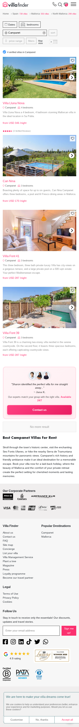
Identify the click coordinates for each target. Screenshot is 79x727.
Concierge (9, 548)
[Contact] (55, 4)
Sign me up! (69, 630)
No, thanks (42, 719)
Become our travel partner (18, 577)
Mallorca (46, 536)
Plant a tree (9, 561)
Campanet (10, 107)
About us (8, 532)
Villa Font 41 (11, 256)
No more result (39, 426)
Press (6, 569)
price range (15, 40)
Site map (8, 544)
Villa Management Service (18, 557)
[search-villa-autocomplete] (59, 4)
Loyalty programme (14, 573)
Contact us (39, 409)
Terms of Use (10, 593)
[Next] (71, 77)
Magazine (8, 565)
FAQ (5, 540)
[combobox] (25, 32)
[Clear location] (44, 32)
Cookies (7, 601)
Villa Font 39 (11, 333)
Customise (16, 719)
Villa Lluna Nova (13, 103)
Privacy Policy (11, 597)
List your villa (10, 553)
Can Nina (9, 181)
